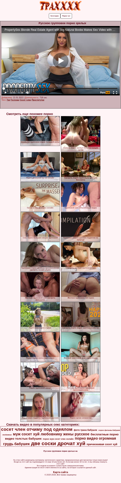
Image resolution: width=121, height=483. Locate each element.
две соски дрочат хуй (58, 443)
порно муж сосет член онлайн (58, 439)
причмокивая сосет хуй (102, 444)
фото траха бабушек (85, 430)
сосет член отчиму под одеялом (36, 429)
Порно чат (66, 16)
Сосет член (25, 100)
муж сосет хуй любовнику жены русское (51, 434)
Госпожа (15, 100)
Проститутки (38, 100)
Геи (8, 100)
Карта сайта (60, 472)
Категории (55, 16)
